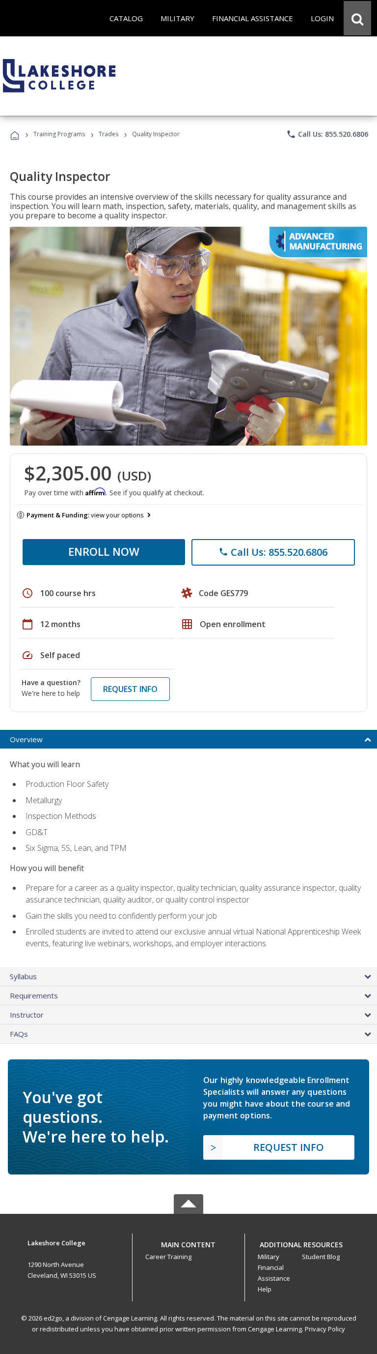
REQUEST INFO (130, 689)
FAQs (19, 1034)
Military (268, 1256)
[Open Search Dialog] (357, 18)
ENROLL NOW (103, 551)
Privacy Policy (325, 1328)
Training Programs (59, 134)
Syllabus (23, 976)
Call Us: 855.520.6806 (327, 134)
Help (264, 1289)
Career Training (168, 1256)
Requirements (34, 995)
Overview (26, 739)
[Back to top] (188, 1242)
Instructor (27, 1015)
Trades (108, 134)
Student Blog (321, 1256)
